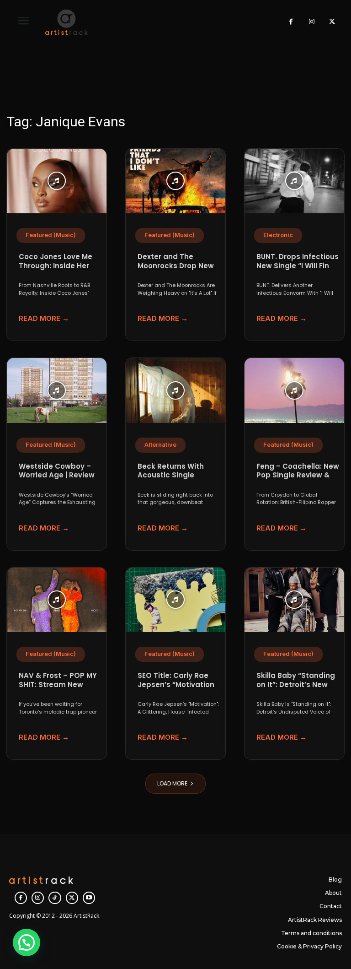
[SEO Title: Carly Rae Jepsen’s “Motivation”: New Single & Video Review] (175, 600)
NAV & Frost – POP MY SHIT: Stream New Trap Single (58, 684)
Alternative (160, 444)
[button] (26, 942)
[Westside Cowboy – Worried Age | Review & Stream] (56, 390)
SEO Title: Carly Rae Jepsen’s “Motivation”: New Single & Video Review (178, 689)
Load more (172, 783)
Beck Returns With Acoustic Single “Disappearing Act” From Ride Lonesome (175, 479)
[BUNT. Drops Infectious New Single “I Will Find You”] (294, 181)
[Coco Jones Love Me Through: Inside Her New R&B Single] (56, 181)
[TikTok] (54, 898)
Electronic (278, 235)
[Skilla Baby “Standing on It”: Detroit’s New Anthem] (294, 600)
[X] (332, 22)
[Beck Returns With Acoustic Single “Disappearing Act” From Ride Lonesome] (175, 390)
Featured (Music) (51, 235)
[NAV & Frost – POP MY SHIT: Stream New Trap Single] (56, 600)
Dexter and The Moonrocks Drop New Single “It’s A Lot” (176, 265)
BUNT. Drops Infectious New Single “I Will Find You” (297, 265)
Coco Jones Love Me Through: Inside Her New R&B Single (55, 265)
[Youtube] (89, 898)
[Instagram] (311, 22)
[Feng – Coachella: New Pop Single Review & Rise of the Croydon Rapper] (294, 390)
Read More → (44, 318)
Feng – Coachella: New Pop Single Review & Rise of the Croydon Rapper (297, 479)
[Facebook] (291, 22)
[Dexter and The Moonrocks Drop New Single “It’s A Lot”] (175, 181)
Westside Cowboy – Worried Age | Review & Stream (57, 475)
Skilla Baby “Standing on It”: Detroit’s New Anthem (295, 684)
